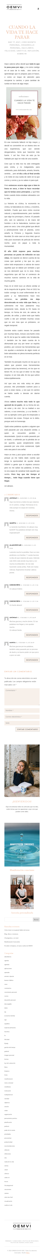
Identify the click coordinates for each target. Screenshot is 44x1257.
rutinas (6, 1166)
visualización (8, 1201)
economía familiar (9, 1016)
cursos (6, 996)
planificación (8, 1122)
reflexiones (7, 1154)
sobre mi (22, 54)
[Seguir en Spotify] (26, 817)
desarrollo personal (10, 1000)
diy (5, 1012)
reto (5, 1158)
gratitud (22, 51)
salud (6, 1169)
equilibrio (28, 48)
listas (6, 1075)
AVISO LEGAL (29, 1242)
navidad (6, 1098)
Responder (32, 516)
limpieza (6, 1071)
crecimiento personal (10, 992)
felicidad (10, 51)
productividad (8, 1142)
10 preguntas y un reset (11, 938)
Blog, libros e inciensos (11, 934)
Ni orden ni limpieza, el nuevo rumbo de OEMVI (18, 946)
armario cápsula (9, 976)
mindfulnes (7, 1087)
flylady (6, 1043)
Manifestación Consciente (12, 942)
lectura (6, 1059)
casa (5, 984)
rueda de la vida (9, 1162)
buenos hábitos (8, 980)
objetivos (7, 1102)
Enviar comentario (27, 729)
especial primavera (10, 1027)
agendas (6, 964)
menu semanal (8, 1083)
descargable (8, 1004)
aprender (7, 972)
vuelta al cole (8, 1205)
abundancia (7, 956)
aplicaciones (8, 968)
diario (6, 1008)
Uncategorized (8, 1185)
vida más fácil (8, 1197)
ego (5, 1020)
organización (8, 1114)
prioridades (7, 1134)
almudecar (15, 545)
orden (6, 1110)
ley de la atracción (9, 1063)
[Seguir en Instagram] (18, 817)
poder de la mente (9, 1130)
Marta (13, 523)
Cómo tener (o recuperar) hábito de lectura (16, 930)
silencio (6, 1173)
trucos (6, 1181)
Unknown (15, 585)
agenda (6, 960)
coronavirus (7, 988)
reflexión (33, 51)
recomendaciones (9, 1146)
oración (6, 1106)
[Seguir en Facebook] (22, 817)
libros (6, 1067)
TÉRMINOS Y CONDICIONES (13, 1241)
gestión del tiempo (9, 1047)
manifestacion (8, 1079)
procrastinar (7, 1138)
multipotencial (8, 1094)
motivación (7, 1091)
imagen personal (9, 1055)
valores (6, 1193)
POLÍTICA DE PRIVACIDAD (30, 1241)
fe (5, 1035)
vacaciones (7, 1189)
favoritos (7, 1031)
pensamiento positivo (10, 1118)
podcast (6, 1126)
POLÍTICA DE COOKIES (17, 1242)
